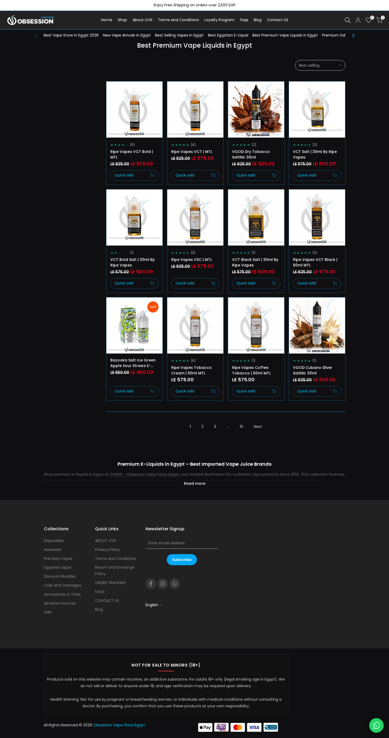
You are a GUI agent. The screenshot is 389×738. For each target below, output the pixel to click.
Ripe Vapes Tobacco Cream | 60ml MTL (191, 370)
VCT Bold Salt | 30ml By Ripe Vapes (132, 262)
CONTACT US (107, 600)
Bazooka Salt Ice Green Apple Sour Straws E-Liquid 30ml (133, 363)
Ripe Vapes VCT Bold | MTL (131, 154)
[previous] (38, 35)
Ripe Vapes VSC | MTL (191, 259)
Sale (48, 612)
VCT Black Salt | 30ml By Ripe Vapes (255, 262)
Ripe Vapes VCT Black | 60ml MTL (315, 262)
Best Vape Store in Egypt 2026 (71, 35)
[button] (112, 90)
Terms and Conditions (115, 558)
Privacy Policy (107, 549)
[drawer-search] (348, 20)
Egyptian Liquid (57, 567)
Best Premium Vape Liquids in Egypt (285, 35)
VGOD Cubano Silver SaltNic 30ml (312, 370)
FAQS (100, 591)
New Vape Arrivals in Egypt (127, 35)
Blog (99, 609)
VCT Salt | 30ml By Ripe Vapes (315, 154)
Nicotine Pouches (60, 603)
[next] (350, 35)
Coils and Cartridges (62, 585)
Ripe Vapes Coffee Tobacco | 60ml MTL (251, 370)
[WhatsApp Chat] (376, 725)
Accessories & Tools (62, 594)
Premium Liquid (58, 558)
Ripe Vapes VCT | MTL (191, 151)
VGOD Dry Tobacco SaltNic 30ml (251, 154)
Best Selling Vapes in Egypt (179, 35)
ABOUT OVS (105, 540)
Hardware (52, 549)
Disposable (54, 540)
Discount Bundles (60, 576)
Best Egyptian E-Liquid (228, 35)
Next (258, 426)
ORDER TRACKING (110, 582)
